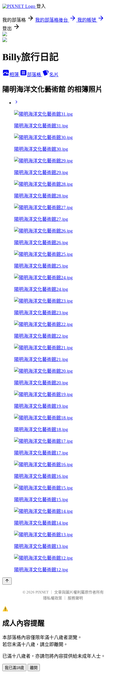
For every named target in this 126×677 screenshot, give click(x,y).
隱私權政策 (52, 598)
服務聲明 (75, 598)
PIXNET (42, 592)
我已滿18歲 (14, 668)
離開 (34, 668)
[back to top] (7, 581)
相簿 (14, 74)
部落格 (34, 74)
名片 (54, 74)
